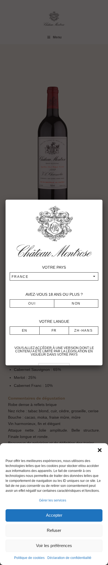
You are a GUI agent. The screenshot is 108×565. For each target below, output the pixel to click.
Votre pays (54, 267)
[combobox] (54, 276)
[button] (99, 450)
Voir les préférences (54, 545)
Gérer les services (52, 500)
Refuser (54, 530)
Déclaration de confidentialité (69, 558)
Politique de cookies (29, 558)
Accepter (54, 515)
